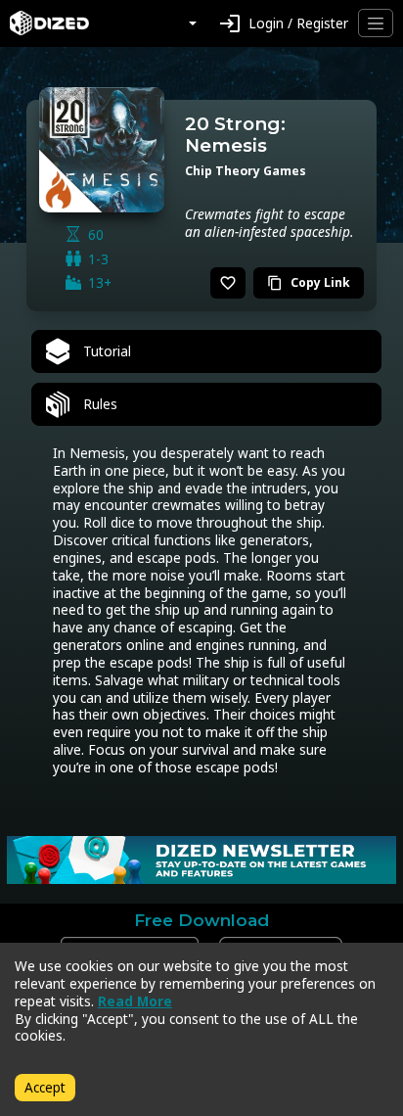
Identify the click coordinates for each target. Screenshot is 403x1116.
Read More (135, 1001)
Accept (45, 1087)
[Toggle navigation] (375, 23)
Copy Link (308, 282)
